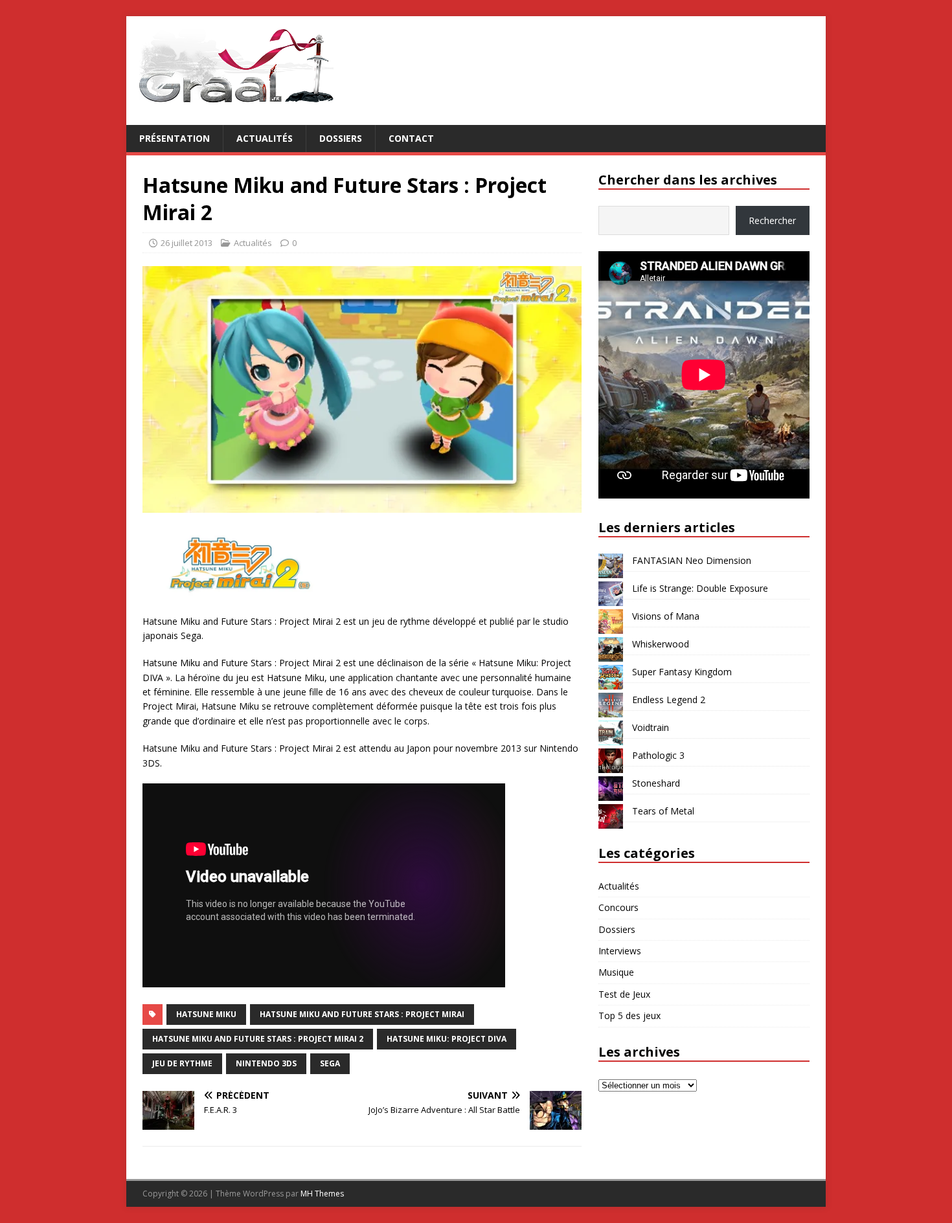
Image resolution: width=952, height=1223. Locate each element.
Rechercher (772, 220)
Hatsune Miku (206, 1014)
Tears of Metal (663, 811)
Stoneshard (656, 783)
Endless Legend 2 (668, 699)
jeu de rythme (182, 1063)
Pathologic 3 (658, 755)
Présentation (174, 138)
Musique (616, 972)
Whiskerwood (660, 644)
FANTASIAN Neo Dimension (691, 560)
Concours (618, 907)
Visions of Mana (665, 616)
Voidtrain (650, 727)
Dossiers (340, 138)
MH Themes (322, 1193)
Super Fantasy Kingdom (682, 672)
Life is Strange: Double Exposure (700, 588)
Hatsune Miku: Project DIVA (446, 1038)
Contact (411, 138)
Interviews (619, 951)
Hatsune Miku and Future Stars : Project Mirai (362, 1014)
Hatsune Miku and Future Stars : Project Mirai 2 (257, 1038)
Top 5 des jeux (629, 1015)
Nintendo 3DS (266, 1063)
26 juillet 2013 (186, 243)
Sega (330, 1063)
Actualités (264, 138)
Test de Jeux (624, 994)
